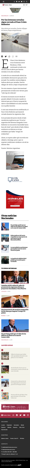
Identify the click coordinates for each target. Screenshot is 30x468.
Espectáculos (4, 429)
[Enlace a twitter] (19, 1)
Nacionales (4, 15)
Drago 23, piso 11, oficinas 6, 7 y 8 (10, 454)
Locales (3, 291)
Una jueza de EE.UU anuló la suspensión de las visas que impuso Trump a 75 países (14, 311)
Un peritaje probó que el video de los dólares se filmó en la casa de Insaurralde (19, 226)
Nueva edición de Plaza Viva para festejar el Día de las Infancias (19, 396)
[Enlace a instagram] (24, 1)
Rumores (15, 427)
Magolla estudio (13, 465)
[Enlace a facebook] (16, 1)
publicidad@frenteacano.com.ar (10, 447)
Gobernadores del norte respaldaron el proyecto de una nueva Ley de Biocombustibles (19, 238)
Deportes (3, 427)
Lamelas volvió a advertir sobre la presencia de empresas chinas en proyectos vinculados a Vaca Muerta (13, 287)
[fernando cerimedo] (5, 260)
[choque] (5, 369)
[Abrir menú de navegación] (3, 2)
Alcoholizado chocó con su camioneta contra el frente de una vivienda (19, 369)
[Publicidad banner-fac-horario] (15, 407)
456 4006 (15, 451)
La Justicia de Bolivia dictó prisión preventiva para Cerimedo (18, 260)
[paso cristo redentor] (15, 42)
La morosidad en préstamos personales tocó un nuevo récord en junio (19, 249)
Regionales (9, 425)
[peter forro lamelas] (15, 277)
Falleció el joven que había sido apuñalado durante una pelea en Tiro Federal (19, 355)
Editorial (9, 427)
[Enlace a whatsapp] (14, 1)
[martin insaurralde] (5, 226)
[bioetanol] (5, 238)
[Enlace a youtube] (21, 1)
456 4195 (9, 451)
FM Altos (22, 438)
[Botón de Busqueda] (26, 1)
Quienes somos (4, 438)
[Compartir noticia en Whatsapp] (9, 56)
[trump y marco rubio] (15, 301)
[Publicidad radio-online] (15, 160)
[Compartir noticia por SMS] (13, 56)
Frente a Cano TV (14, 438)
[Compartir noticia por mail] (16, 56)
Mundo (3, 315)
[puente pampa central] (5, 383)
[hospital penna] (5, 356)
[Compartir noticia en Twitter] (6, 56)
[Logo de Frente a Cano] (7, 5)
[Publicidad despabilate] (15, 199)
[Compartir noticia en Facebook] (2, 56)
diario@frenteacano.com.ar (9, 449)
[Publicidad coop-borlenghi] (15, 10)
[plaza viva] (5, 396)
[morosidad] (5, 249)
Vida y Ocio (21, 427)
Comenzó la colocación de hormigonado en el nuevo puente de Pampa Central (18, 382)
